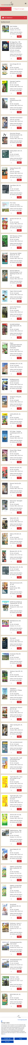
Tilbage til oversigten (19, 8)
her (4, 1033)
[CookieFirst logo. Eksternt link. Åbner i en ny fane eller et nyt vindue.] (1, 1021)
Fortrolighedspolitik (22, 1019)
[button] (14, 17)
